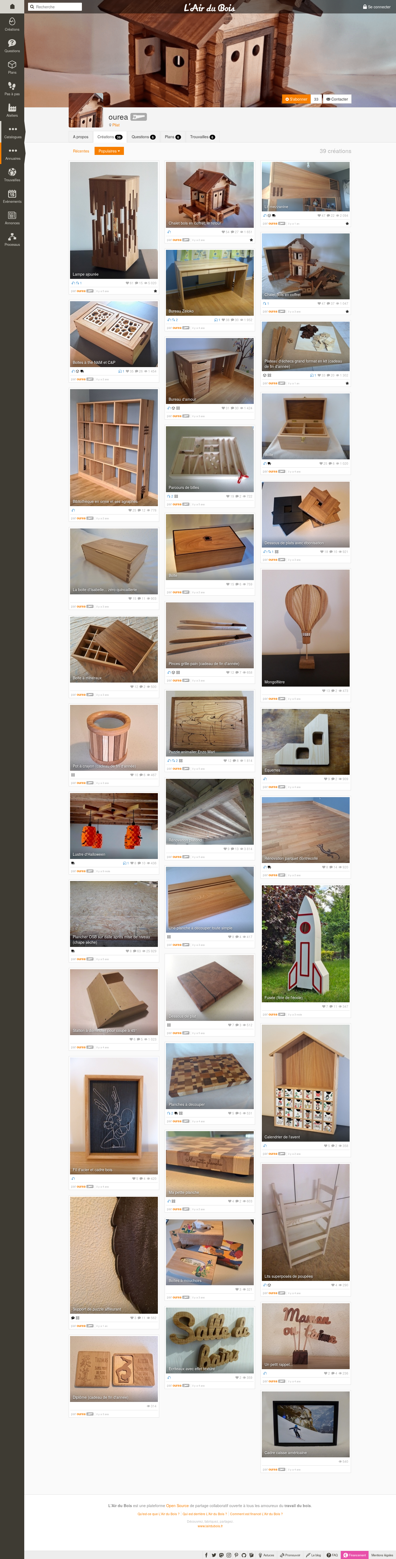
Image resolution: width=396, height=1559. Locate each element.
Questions (143, 137)
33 (316, 99)
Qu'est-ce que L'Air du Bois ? (159, 1513)
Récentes (81, 151)
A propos (80, 136)
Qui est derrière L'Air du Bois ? (205, 1513)
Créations (109, 137)
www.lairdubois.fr (210, 1526)
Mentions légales (382, 1555)
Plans (172, 137)
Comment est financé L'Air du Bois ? (256, 1513)
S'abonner (298, 99)
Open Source (177, 1505)
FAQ (334, 1555)
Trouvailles (201, 137)
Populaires (108, 151)
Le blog (316, 1555)
